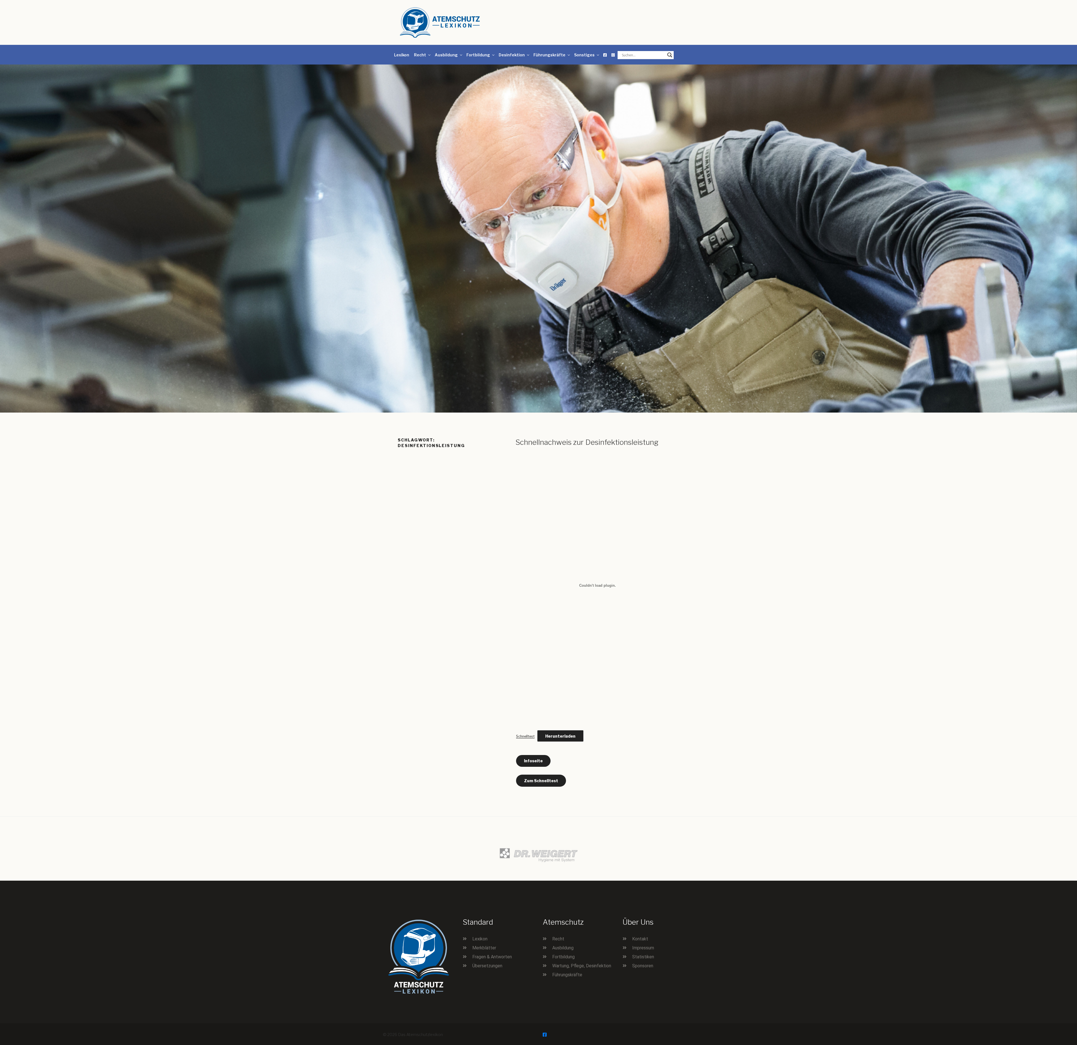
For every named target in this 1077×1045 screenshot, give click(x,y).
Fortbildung (478, 54)
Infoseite (533, 760)
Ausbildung (446, 54)
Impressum (643, 947)
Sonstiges (584, 54)
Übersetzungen (487, 965)
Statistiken (643, 956)
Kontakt (640, 939)
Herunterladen (560, 736)
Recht (420, 54)
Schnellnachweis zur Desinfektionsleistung (587, 442)
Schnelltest (525, 736)
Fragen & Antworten (492, 956)
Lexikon (401, 54)
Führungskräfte (549, 54)
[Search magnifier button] (670, 55)
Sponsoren (642, 965)
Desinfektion (512, 54)
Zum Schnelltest (541, 780)
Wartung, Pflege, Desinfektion (581, 965)
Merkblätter (484, 947)
